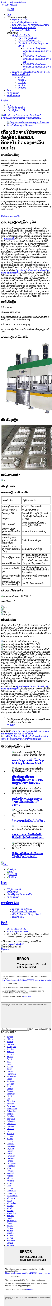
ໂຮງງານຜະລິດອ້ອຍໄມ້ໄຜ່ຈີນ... (28, 820)
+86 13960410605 (9, 5)
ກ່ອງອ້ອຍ (22, 80)
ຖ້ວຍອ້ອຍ (22, 82)
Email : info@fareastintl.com (13, 2)
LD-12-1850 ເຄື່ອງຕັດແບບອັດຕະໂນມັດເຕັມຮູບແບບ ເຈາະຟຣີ (37, 67)
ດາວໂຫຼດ (11, 725)
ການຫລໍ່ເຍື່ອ (9, 238)
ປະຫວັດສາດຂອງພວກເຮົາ (24, 27)
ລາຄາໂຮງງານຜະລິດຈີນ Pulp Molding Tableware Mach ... (28, 762)
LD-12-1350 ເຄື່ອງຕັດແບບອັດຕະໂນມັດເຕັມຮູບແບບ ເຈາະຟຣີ (37, 51)
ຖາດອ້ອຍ (22, 88)
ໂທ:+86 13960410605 (16, 929)
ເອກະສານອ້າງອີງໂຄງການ (24, 30)
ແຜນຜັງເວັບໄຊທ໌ (16, 944)
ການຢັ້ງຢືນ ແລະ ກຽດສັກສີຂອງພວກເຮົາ (30, 25)
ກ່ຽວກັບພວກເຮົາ (20, 19)
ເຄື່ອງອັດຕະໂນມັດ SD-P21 (29, 40)
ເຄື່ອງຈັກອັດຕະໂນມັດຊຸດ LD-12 (26, 914)
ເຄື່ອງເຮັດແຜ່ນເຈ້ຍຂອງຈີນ (27, 270)
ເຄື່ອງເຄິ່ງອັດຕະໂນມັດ (27, 38)
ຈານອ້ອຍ (22, 77)
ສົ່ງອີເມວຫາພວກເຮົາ (10, 216)
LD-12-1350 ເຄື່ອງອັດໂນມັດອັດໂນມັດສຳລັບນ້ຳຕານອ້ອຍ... (28, 836)
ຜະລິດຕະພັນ (12, 892)
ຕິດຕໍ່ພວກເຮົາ (13, 93)
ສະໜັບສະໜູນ (13, 95)
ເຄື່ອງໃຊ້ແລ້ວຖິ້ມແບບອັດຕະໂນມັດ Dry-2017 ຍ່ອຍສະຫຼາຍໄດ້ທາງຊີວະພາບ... (27, 779)
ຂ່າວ (9, 90)
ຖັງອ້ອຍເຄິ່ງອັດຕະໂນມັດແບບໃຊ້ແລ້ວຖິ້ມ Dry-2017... (27, 855)
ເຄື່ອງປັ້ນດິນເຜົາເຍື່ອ (21, 35)
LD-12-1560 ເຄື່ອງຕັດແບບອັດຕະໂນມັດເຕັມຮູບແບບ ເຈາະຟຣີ (37, 59)
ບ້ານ (9, 14)
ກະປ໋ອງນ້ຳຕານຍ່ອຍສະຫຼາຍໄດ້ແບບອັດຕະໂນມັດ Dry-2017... (27, 801)
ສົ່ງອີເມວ (5, 949)
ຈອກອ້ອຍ (22, 85)
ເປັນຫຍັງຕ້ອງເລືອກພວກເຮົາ (24, 22)
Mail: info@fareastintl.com (18, 931)
